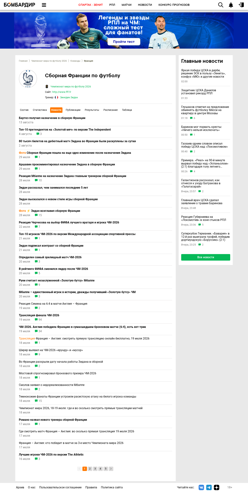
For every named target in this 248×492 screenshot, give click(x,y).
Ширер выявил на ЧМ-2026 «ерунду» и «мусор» (51, 350)
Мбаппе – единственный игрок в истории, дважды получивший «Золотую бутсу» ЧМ (77, 292)
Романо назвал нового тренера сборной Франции (53, 419)
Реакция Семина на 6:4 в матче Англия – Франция (53, 303)
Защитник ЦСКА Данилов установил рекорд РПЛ (198, 92)
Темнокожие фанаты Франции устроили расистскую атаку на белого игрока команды (77, 396)
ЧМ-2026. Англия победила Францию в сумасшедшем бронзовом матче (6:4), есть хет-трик (82, 327)
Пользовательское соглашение (60, 487)
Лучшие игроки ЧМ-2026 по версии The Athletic (51, 454)
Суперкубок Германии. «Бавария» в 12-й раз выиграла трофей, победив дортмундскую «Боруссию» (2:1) (205, 237)
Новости (56, 109)
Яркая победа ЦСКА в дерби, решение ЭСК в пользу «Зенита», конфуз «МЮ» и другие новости (203, 73)
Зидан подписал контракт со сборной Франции (51, 245)
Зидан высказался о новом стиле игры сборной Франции (58, 199)
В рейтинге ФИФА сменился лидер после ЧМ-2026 (53, 269)
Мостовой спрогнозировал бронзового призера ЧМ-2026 (57, 373)
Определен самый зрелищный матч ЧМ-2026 (50, 257)
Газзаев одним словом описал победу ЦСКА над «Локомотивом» (204, 145)
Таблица (127, 109)
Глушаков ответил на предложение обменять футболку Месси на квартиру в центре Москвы (205, 110)
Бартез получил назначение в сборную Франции (52, 118)
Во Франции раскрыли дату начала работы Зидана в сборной (61, 361)
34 (40, 331)
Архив (20, 487)
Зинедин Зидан (69, 97)
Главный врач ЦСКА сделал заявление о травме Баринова (201, 201)
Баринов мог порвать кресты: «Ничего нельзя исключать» (201, 128)
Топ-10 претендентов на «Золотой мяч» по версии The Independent (65, 129)
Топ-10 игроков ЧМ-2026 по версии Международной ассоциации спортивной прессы (77, 234)
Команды (75, 61)
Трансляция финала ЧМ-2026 (39, 315)
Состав (24, 109)
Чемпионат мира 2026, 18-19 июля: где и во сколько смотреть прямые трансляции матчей (81, 408)
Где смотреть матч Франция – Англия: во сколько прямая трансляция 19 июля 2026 (76, 431)
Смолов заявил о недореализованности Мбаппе (51, 385)
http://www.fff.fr (61, 91)
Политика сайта (112, 487)
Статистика (40, 109)
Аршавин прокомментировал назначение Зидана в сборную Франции (67, 164)
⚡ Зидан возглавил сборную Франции (49, 211)
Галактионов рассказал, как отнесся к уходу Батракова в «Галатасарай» (200, 183)
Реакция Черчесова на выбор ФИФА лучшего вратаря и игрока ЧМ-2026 (69, 222)
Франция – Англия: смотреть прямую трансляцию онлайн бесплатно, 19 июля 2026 (84, 338)
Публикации (73, 109)
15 (40, 215)
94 (40, 319)
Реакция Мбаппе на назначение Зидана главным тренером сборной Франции (72, 176)
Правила (91, 487)
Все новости (205, 257)
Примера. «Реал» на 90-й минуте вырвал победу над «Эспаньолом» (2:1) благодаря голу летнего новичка (204, 163)
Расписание (110, 109)
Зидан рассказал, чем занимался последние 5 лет (53, 187)
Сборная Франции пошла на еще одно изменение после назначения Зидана (75, 153)
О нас (31, 487)
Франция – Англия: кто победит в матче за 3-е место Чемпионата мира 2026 (71, 443)
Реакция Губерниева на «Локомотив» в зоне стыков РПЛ (203, 218)
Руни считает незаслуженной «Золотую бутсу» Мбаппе (57, 280)
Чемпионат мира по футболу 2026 (49, 61)
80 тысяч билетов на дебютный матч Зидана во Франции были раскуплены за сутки (77, 141)
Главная (23, 61)
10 (40, 180)
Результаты (92, 109)
